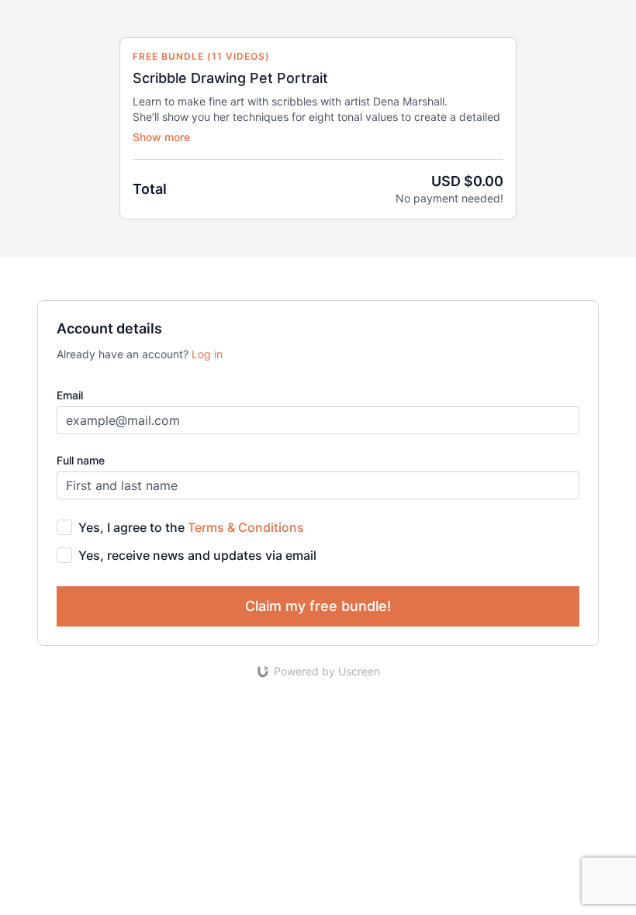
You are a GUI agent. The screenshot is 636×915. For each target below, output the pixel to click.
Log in (207, 354)
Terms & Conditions (246, 527)
